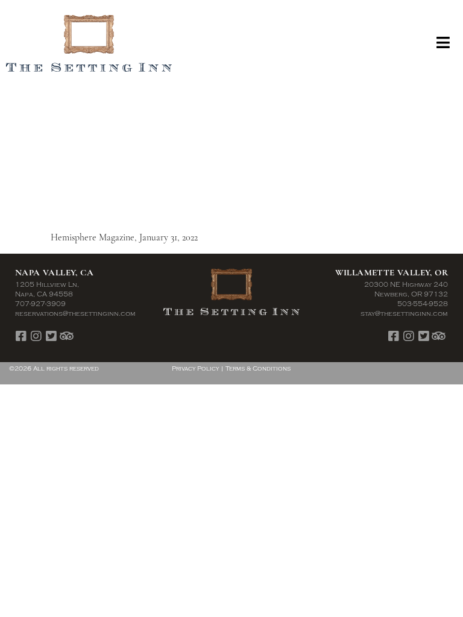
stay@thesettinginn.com (404, 314)
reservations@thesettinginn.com (75, 314)
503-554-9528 (422, 304)
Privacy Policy (195, 368)
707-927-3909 (40, 304)
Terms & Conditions (258, 368)
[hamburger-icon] (443, 43)
